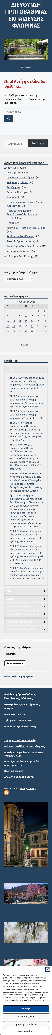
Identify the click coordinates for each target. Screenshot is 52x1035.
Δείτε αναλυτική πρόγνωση (19, 676)
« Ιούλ (24, 344)
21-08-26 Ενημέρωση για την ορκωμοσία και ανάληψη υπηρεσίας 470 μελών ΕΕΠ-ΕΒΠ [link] (26, 415)
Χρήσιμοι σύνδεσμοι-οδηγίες (20, 740)
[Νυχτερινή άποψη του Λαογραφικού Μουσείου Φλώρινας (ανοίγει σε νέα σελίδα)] (26, 834)
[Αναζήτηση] (8, 118)
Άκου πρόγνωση (15, 663)
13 (26, 321)
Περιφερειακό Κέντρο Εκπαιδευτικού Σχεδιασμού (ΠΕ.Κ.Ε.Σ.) (22, 214)
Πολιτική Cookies (24, 1031)
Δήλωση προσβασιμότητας (19, 777)
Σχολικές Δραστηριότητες (21, 241)
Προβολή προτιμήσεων (26, 1024)
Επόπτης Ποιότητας (18, 192)
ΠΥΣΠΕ (10, 223)
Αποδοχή (26, 1008)
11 (14, 321)
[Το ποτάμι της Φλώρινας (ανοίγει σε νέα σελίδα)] (26, 893)
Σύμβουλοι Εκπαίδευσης (20, 236)
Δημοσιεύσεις (11, 167)
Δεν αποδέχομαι (26, 1016)
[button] (47, 969)
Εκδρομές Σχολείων (17, 182)
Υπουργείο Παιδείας (18, 251)
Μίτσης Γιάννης (28, 788)
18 (13, 326)
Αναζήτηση (38, 143)
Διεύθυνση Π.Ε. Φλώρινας (21, 177)
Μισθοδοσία (13, 197)
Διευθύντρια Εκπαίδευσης (18, 256)
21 (32, 326)
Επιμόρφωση (14, 187)
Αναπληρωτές (14, 172)
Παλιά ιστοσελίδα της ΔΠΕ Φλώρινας (24, 746)
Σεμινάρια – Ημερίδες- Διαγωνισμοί (26, 227)
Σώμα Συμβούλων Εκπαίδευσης (24, 246)
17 (7, 326)
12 (20, 321)
